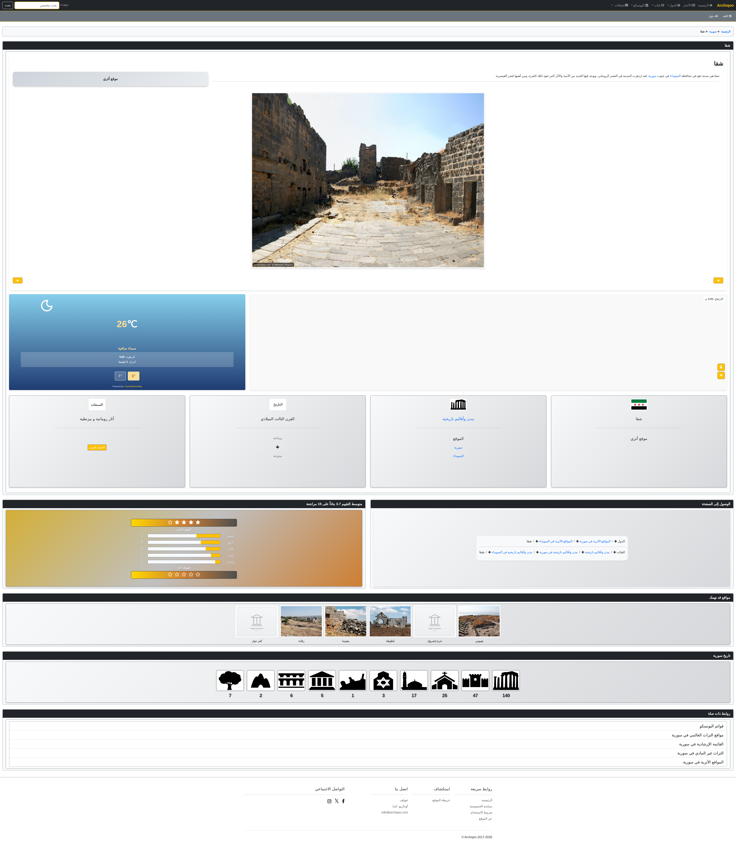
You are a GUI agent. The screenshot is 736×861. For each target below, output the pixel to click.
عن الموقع (485, 818)
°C (133, 376)
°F (120, 376)
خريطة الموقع (441, 800)
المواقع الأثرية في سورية (594, 541)
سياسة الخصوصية (481, 806)
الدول (673, 5)
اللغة (725, 16)
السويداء (675, 75)
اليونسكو (638, 5)
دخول (712, 16)
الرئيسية (703, 5)
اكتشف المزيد (97, 447)
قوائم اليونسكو (712, 726)
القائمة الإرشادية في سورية (701, 744)
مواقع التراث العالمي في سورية (698, 735)
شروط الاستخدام (481, 812)
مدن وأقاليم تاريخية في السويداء (511, 552)
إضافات (619, 5)
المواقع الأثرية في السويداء (555, 541)
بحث (8, 5)
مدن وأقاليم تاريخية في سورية (558, 552)
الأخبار (687, 5)
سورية (713, 31)
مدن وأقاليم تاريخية (458, 419)
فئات (657, 5)
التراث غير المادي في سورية (700, 753)
